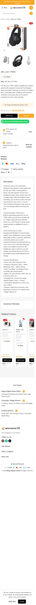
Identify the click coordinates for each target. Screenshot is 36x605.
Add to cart (9, 115)
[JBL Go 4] (7, 323)
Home (3, 19)
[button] (7, 491)
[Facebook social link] (6, 172)
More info (12, 601)
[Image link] (11, 559)
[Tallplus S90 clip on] (20, 323)
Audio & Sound (6, 332)
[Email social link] (8, 172)
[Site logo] (17, 7)
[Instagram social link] (2, 571)
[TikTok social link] (9, 571)
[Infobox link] (17, 516)
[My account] (31, 8)
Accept (22, 601)
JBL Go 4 (5, 329)
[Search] (31, 13)
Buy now (26, 115)
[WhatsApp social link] (11, 172)
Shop (7, 19)
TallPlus (18, 340)
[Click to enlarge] (4, 50)
